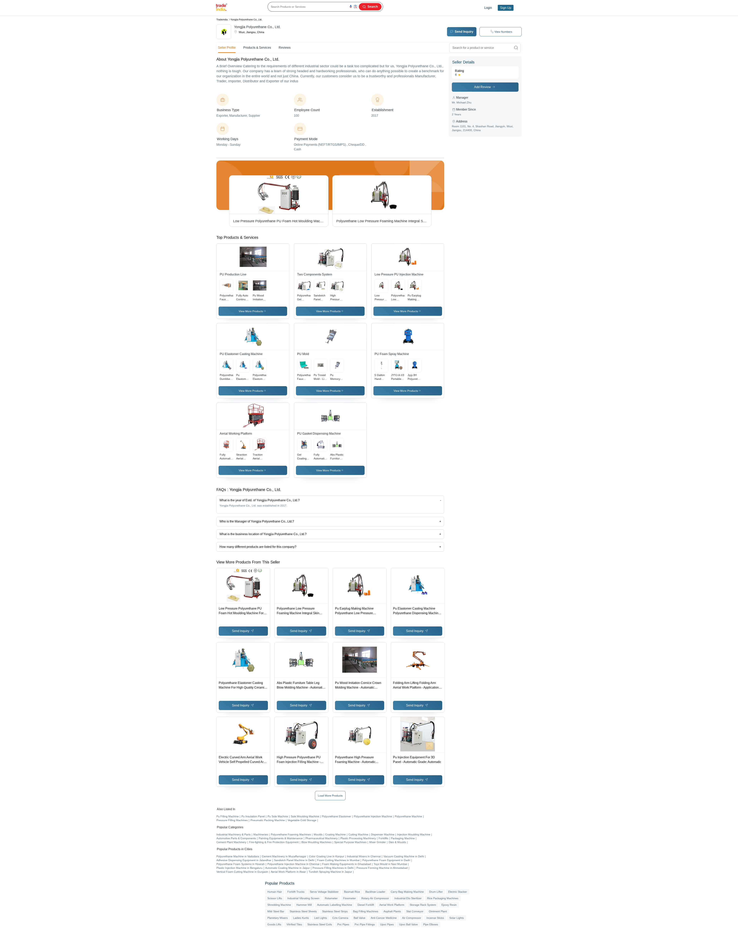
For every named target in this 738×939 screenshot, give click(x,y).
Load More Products (330, 795)
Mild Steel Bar (275, 911)
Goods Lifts (274, 924)
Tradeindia (222, 19)
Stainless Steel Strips (335, 911)
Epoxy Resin (449, 904)
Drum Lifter (436, 891)
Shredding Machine (279, 904)
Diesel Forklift (365, 904)
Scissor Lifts (274, 898)
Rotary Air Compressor (375, 898)
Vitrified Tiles (294, 924)
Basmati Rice (352, 891)
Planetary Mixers (277, 917)
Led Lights (320, 917)
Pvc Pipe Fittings (365, 924)
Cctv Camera (340, 917)
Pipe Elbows (430, 924)
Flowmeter (349, 898)
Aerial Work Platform (391, 904)
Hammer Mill (304, 904)
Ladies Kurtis (301, 917)
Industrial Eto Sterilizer (408, 898)
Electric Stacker (457, 891)
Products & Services (257, 47)
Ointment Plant (438, 911)
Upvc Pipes (387, 924)
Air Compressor (411, 917)
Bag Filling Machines (365, 911)
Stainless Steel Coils (319, 924)
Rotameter (331, 898)
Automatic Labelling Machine (334, 904)
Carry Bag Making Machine (407, 891)
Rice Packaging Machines (442, 898)
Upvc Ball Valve (408, 924)
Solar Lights (456, 917)
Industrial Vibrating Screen (303, 898)
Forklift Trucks (295, 891)
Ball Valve (359, 917)
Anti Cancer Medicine (384, 917)
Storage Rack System (423, 904)
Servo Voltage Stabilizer (324, 891)
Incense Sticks (435, 917)
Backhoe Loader (375, 891)
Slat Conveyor (414, 911)
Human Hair (274, 891)
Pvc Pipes (343, 924)
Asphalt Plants (392, 911)
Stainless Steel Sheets (303, 911)
